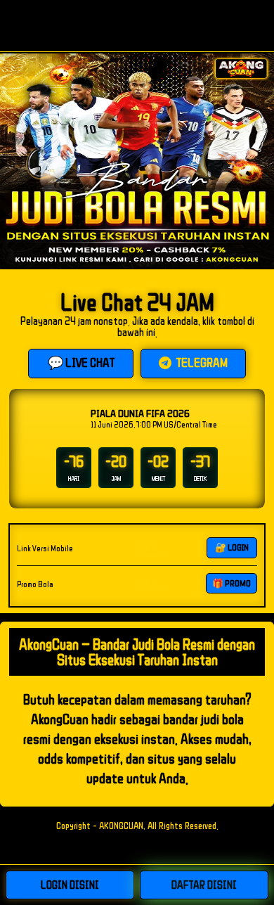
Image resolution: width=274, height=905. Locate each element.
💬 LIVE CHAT (81, 362)
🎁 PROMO (231, 583)
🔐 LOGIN (232, 547)
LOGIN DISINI (70, 884)
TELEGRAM (201, 362)
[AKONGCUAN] (137, 26)
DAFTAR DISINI (204, 884)
